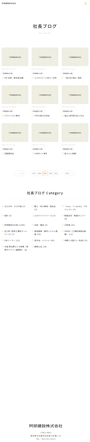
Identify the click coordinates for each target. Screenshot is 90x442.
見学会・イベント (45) (44, 240)
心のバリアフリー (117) (45, 215)
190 (50, 173)
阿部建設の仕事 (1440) (14, 225)
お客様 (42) (69, 225)
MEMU (86, 3)
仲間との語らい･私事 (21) (76, 240)
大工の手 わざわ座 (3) (14, 206)
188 (39, 173)
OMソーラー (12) (12, 240)
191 (56, 173)
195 (66, 173)
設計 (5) (8, 215)
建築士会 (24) (40, 246)
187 (34, 173)
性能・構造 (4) (41, 225)
